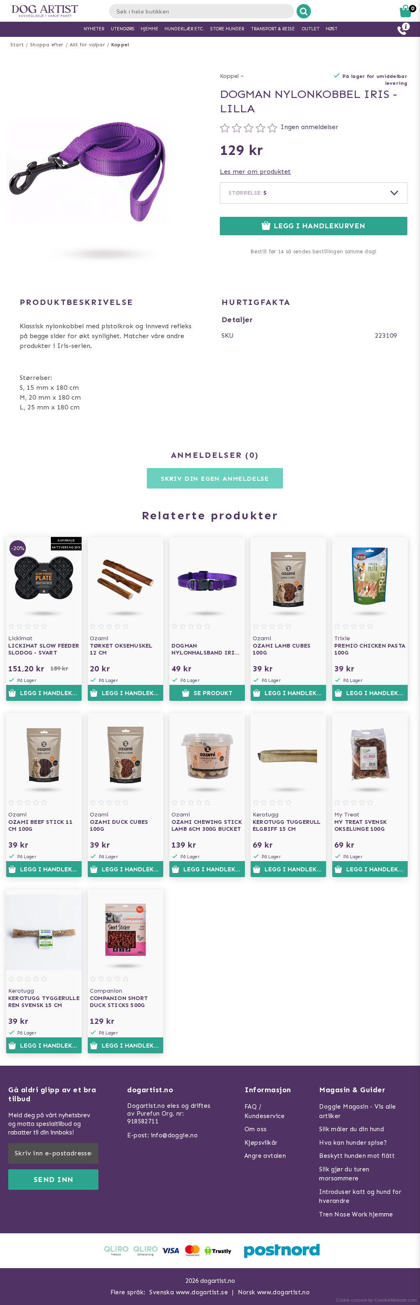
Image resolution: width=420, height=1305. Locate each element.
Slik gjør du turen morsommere (344, 1174)
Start (17, 45)
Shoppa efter (46, 45)
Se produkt (213, 693)
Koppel (120, 45)
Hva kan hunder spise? (353, 1142)
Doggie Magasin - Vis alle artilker (357, 1111)
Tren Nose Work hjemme (356, 1214)
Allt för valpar (87, 45)
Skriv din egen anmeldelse (215, 478)
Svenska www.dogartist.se (188, 1292)
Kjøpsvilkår (260, 1142)
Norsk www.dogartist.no (274, 1292)
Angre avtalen (265, 1155)
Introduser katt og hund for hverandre (360, 1196)
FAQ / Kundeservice (264, 1111)
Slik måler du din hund (351, 1129)
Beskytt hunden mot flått (357, 1155)
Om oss (255, 1129)
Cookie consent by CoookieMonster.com (376, 1300)
